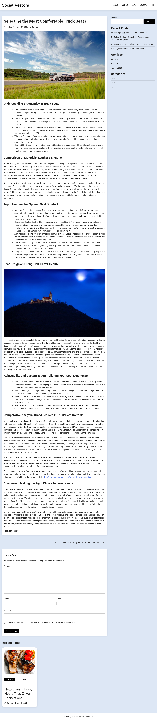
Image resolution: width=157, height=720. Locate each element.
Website (7, 610)
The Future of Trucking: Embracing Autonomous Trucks (132, 44)
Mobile (125, 5)
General (143, 5)
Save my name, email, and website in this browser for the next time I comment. (41, 622)
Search (114, 18)
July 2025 (114, 59)
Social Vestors (15, 5)
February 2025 (116, 68)
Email (59, 599)
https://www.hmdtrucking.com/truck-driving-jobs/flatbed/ (67, 477)
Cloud (115, 5)
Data (134, 5)
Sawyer (35, 27)
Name (7, 599)
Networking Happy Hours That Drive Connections (129, 33)
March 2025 (115, 63)
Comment (8, 566)
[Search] (153, 5)
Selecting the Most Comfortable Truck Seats (127, 49)
